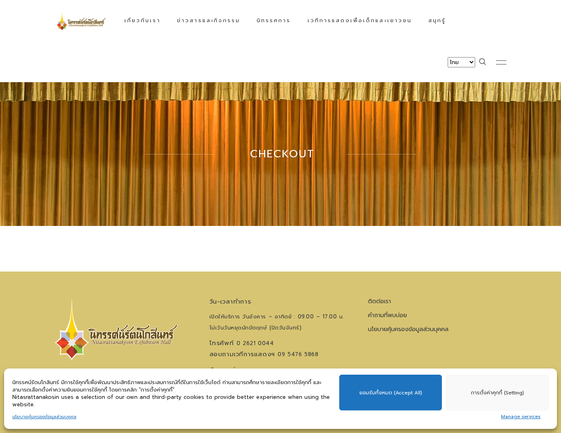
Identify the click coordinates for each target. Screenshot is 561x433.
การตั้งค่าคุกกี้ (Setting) (497, 392)
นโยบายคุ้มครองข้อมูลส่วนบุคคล (44, 416)
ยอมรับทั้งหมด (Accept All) (390, 392)
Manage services (520, 416)
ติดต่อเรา (379, 301)
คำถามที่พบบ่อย (387, 315)
